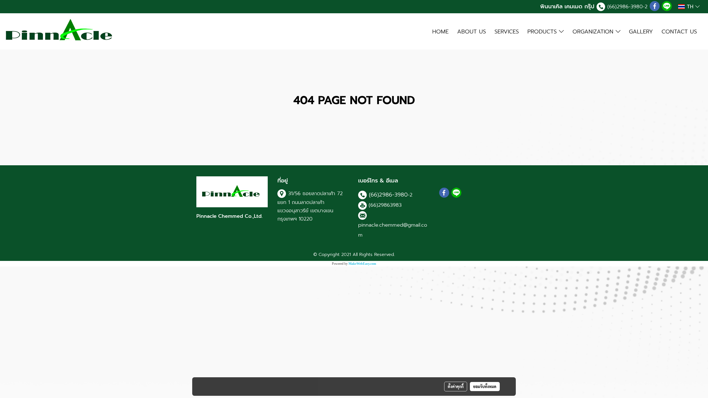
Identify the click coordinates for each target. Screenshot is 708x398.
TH (690, 7)
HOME (440, 31)
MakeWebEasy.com (362, 264)
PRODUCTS (543, 31)
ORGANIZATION (594, 31)
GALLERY (641, 31)
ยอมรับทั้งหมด (484, 386)
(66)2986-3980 (625, 7)
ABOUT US (471, 31)
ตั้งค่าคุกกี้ (456, 386)
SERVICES (506, 31)
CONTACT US (679, 31)
